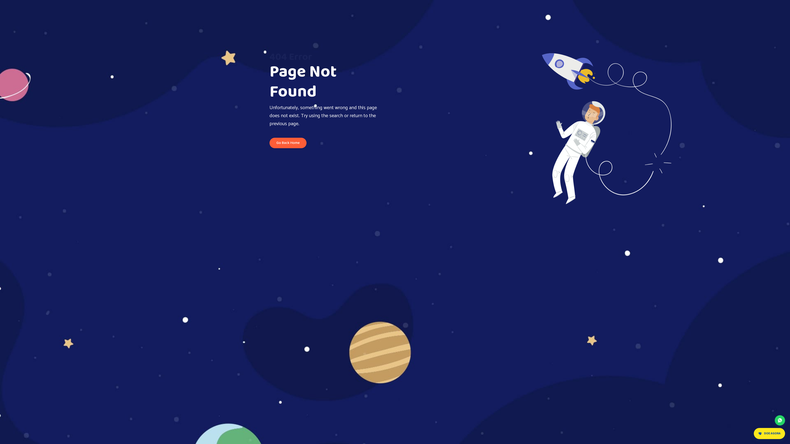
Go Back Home (288, 143)
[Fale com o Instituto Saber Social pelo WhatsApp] (780, 420)
